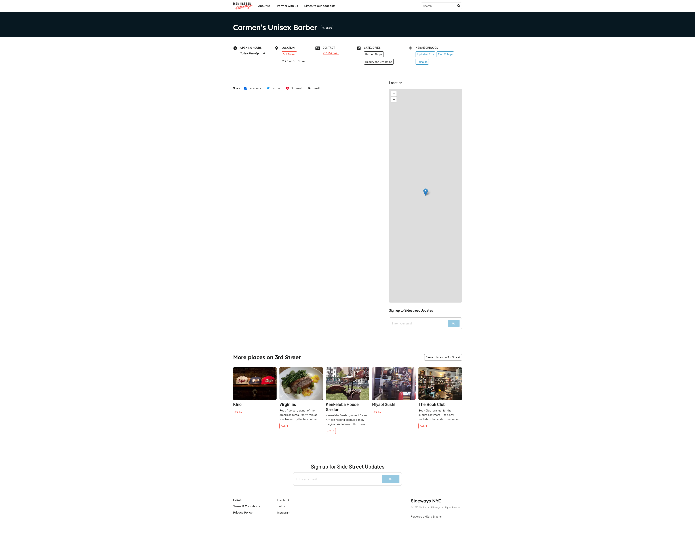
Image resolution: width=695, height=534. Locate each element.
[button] (425, 192)
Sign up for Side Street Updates (347, 466)
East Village (445, 54)
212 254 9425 (331, 53)
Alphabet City (425, 54)
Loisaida (422, 61)
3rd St (238, 411)
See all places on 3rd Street (443, 357)
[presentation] (439, 6)
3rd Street (289, 54)
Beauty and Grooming (378, 61)
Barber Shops (373, 54)
